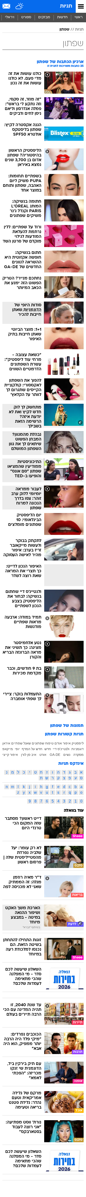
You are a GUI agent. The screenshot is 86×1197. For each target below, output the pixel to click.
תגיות (66, 6)
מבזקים (44, 17)
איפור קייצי (10, 755)
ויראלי (9, 17)
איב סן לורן (28, 755)
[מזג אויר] (20, 6)
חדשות (62, 17)
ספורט (26, 17)
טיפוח (49, 743)
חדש (47, 749)
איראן (6, 743)
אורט (42, 755)
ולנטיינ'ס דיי (61, 749)
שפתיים (16, 743)
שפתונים (38, 743)
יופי (17, 749)
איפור (67, 743)
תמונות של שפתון (67, 726)
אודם (58, 743)
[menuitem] (62, 17)
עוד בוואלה (74, 811)
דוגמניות (77, 749)
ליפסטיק (78, 743)
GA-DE (55, 755)
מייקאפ (7, 749)
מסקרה (78, 755)
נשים (66, 755)
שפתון (64, 30)
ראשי (79, 17)
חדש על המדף (32, 749)
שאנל (27, 743)
